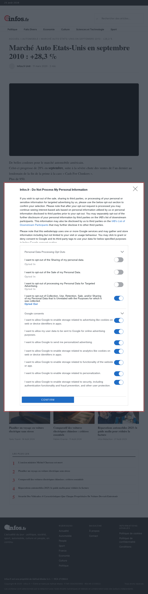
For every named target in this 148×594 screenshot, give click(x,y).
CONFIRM (48, 399)
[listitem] (74, 252)
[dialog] (74, 297)
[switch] (118, 259)
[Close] (136, 190)
